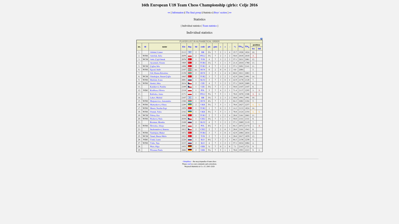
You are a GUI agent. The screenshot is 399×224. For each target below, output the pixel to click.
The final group (193, 12)
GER (203, 146)
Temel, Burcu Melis (158, 136)
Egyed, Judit (155, 69)
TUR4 (202, 62)
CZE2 (202, 118)
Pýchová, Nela (156, 118)
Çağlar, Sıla (155, 66)
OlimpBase (187, 161)
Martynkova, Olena (158, 104)
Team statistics (210, 25)
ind (259, 48)
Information (178, 12)
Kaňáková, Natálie (158, 86)
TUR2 (202, 76)
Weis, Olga (154, 146)
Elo (183, 46)
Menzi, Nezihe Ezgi (158, 108)
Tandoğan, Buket (157, 132)
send (189, 164)
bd (196, 46)
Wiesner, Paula (156, 150)
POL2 (202, 55)
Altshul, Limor (156, 52)
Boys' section (220, 12)
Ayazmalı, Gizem (157, 62)
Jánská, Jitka (155, 83)
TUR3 (202, 66)
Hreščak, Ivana (156, 79)
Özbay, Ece (155, 115)
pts (209, 46)
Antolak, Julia (156, 55)
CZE (203, 83)
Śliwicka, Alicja (157, 125)
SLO (203, 139)
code (203, 46)
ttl (145, 46)
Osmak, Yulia (156, 111)
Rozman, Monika (157, 122)
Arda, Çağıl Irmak (157, 59)
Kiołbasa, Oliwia (157, 90)
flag (189, 46)
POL (203, 90)
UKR (202, 104)
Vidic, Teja (154, 143)
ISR (202, 52)
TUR (203, 59)
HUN (202, 69)
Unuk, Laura (155, 139)
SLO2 (202, 79)
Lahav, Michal (156, 97)
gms (215, 46)
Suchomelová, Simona (159, 129)
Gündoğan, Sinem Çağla (160, 76)
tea (253, 48)
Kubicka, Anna (156, 94)
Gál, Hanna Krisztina (159, 73)
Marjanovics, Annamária (160, 101)
